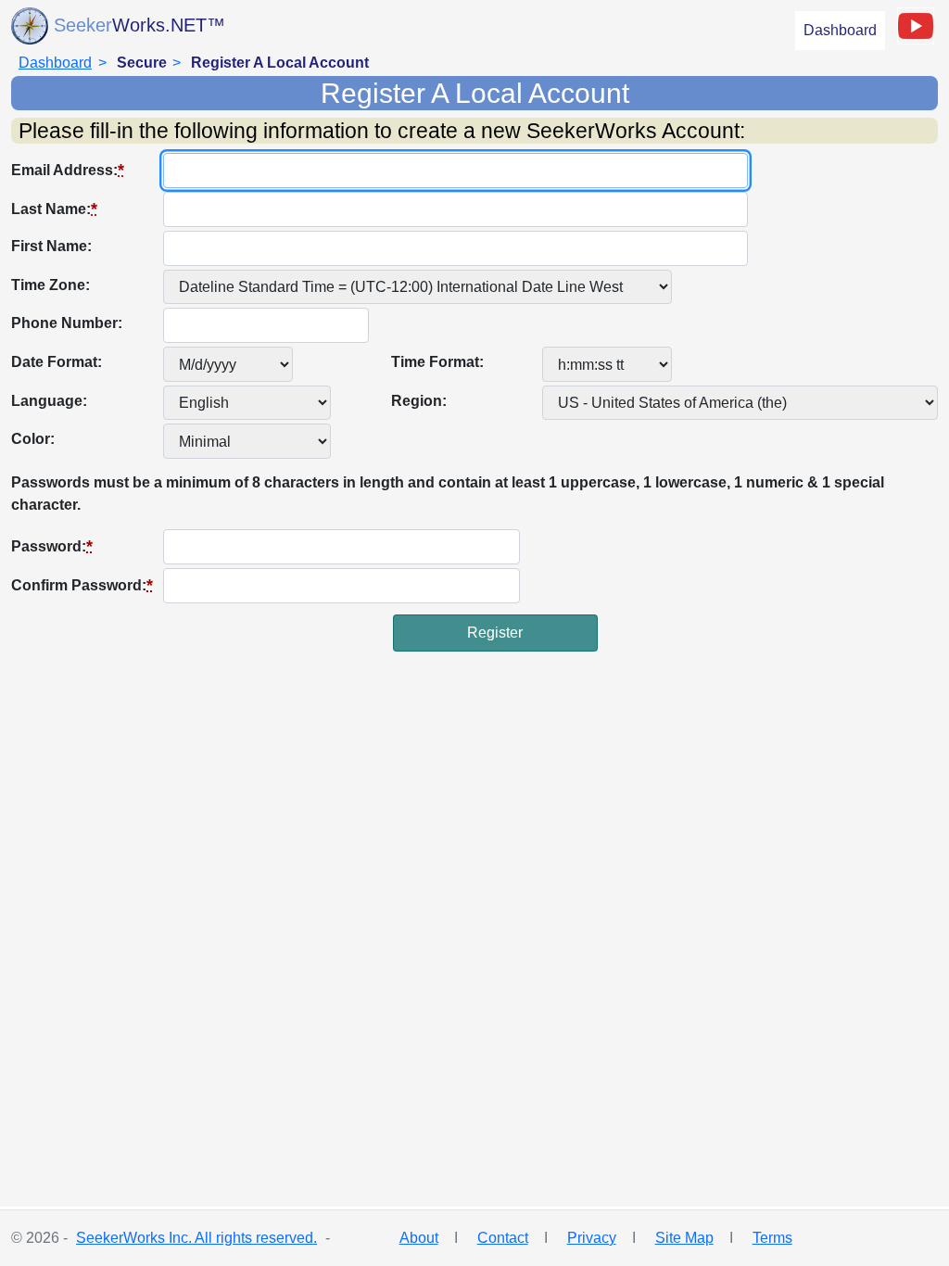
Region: (419, 401)
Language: (49, 401)
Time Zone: (50, 285)
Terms (772, 1238)
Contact (502, 1238)
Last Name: (54, 208)
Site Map (684, 1238)
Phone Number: (66, 323)
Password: (52, 546)
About (418, 1238)
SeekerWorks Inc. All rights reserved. (196, 1238)
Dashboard (840, 30)
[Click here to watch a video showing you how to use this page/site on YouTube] (915, 25)
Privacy (591, 1238)
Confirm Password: (82, 585)
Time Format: (437, 362)
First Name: (51, 246)
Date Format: (56, 362)
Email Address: (67, 169)
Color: (33, 439)
